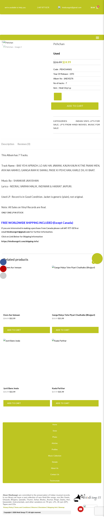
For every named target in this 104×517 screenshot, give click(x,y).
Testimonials (55, 481)
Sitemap (61, 507)
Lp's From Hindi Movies (73, 125)
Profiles (55, 450)
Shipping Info (52, 507)
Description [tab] (7, 144)
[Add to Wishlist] (58, 96)
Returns (34, 507)
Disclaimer (42, 507)
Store (55, 431)
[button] (97, 37)
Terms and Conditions (22, 507)
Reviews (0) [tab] (24, 144)
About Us (54, 468)
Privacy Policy (8, 507)
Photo (54, 437)
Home (54, 425)
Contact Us (54, 474)
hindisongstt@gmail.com (71, 8)
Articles (55, 443)
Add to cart (75, 106)
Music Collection (54, 456)
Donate (55, 462)
